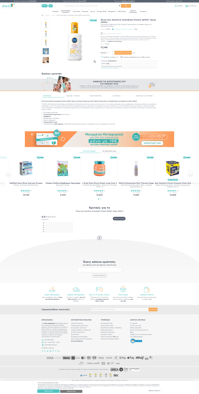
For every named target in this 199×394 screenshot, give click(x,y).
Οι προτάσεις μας (109, 151)
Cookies (96, 380)
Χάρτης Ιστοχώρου (121, 380)
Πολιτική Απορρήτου (87, 380)
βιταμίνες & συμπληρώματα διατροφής (54, 331)
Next (45, 65)
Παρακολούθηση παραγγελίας (174, 1)
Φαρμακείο (112, 11)
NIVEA (45, 104)
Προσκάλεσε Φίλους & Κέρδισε (111, 327)
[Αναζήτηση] (126, 6)
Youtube (50, 351)
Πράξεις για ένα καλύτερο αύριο (141, 334)
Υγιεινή (92, 11)
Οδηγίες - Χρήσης (73, 96)
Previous (45, 19)
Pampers (106, 369)
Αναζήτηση (153, 309)
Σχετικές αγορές (89, 151)
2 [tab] (100, 199)
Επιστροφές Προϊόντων (79, 327)
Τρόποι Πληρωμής (77, 323)
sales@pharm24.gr (50, 345)
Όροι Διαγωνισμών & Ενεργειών (81, 339)
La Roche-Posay (93, 369)
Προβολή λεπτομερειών (154, 390)
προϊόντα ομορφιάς (48, 333)
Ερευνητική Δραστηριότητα (139, 330)
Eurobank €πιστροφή (108, 332)
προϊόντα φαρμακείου (59, 329)
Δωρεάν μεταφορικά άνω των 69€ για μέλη (136, 57)
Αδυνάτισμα (122, 11)
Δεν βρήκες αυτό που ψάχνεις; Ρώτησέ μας (99, 265)
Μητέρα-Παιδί (101, 11)
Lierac (68, 369)
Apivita (73, 369)
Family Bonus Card (107, 325)
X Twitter (56, 351)
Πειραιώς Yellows (106, 334)
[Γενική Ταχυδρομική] (88, 363)
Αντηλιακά (76, 11)
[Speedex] (96, 363)
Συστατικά (116, 96)
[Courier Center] (111, 363)
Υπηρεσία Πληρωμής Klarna (110, 339)
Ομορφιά (55, 11)
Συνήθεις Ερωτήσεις (78, 332)
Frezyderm (62, 369)
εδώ (72, 388)
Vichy (100, 369)
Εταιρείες (143, 11)
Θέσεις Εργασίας (135, 327)
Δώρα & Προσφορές (133, 11)
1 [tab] (98, 199)
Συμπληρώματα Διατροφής (66, 11)
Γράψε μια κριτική (119, 218)
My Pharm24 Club (106, 323)
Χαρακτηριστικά (95, 96)
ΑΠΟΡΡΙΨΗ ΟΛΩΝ (71, 391)
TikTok (48, 351)
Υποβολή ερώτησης (99, 275)
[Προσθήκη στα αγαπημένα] (133, 53)
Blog (131, 332)
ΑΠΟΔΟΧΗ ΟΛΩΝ (48, 391)
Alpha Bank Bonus (107, 330)
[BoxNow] (103, 363)
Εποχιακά (85, 11)
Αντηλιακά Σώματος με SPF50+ (110, 68)
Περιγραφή (47, 96)
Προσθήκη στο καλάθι (124, 52)
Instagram (45, 351)
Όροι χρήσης (76, 380)
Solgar (78, 369)
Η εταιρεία (133, 323)
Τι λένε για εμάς (135, 325)
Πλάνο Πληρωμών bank (110, 336)
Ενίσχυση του (124, 1)
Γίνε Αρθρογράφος (136, 336)
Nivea (135, 29)
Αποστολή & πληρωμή (144, 96)
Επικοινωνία (75, 334)
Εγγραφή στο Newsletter (79, 336)
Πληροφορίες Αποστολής (79, 325)
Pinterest (53, 351)
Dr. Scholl (84, 369)
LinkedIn (59, 351)
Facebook (42, 351)
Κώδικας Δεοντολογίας (107, 380)
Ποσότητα (103, 52)
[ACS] (118, 363)
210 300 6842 (49, 339)
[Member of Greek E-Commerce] (114, 369)
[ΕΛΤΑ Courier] (81, 363)
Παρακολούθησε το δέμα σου (81, 330)
